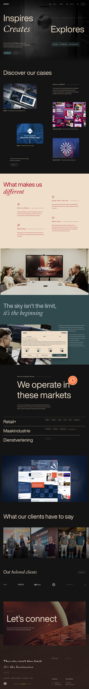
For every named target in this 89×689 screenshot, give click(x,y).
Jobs (78, 4)
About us (71, 4)
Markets (61, 4)
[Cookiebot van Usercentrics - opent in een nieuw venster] (62, 333)
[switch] (38, 351)
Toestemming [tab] (29, 336)
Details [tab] (44, 336)
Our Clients (81, 572)
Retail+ (56, 44)
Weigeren (29, 355)
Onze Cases (6, 53)
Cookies (31, 678)
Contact (83, 4)
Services (54, 4)
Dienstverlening (74, 44)
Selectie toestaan (44, 355)
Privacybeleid (25, 678)
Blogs (53, 669)
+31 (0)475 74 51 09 (64, 637)
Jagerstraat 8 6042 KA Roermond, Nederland (67, 639)
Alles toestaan (59, 355)
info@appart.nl (64, 635)
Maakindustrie (64, 44)
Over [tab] (60, 336)
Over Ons (15, 53)
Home (50, 4)
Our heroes (54, 670)
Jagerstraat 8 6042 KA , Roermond (70, 683)
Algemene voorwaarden (16, 678)
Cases (67, 4)
